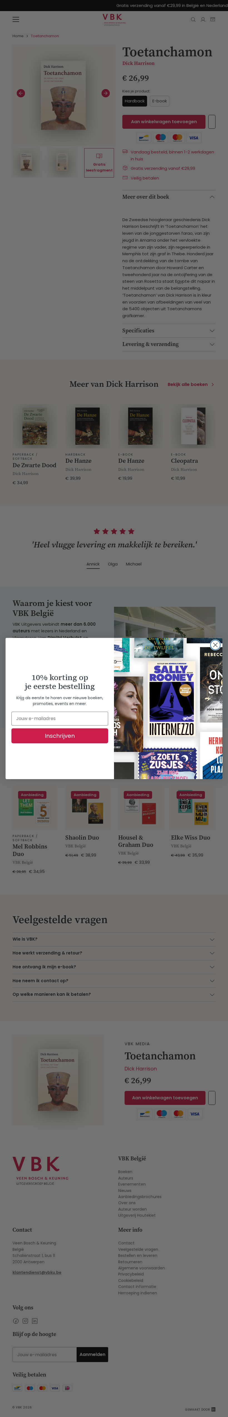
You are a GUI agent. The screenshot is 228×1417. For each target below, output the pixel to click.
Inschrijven (60, 736)
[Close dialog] (215, 645)
